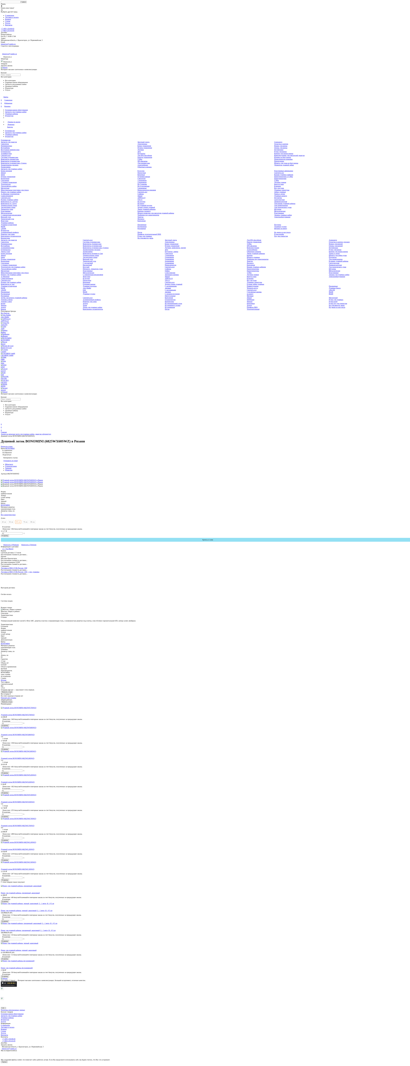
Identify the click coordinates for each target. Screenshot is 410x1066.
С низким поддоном (172, 294)
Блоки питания (6, 171)
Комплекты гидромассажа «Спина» (14, 163)
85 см (32, 522)
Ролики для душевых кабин (11, 282)
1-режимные (142, 180)
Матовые (250, 296)
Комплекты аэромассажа (10, 159)
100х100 (332, 290)
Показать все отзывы (8, 698)
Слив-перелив (170, 273)
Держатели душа (7, 209)
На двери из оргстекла (282, 232)
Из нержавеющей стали (173, 303)
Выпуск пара (279, 184)
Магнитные (5, 188)
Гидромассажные (144, 177)
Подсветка (141, 153)
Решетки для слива (8, 234)
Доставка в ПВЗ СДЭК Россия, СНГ (14, 568)
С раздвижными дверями (171, 287)
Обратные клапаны (145, 167)
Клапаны (277, 186)
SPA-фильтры (142, 161)
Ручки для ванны (280, 152)
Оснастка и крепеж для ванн (339, 242)
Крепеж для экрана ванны (283, 153)
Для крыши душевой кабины (284, 203)
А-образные (5, 276)
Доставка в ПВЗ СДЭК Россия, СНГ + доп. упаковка (20, 572)
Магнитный (333, 298)
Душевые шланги (280, 196)
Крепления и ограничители (11, 236)
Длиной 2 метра (6, 300)
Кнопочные (5, 178)
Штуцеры (277, 209)
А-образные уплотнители (10, 194)
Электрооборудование (282, 217)
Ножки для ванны (280, 146)
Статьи (7, 21)
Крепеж (250, 255)
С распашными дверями (170, 291)
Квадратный (87, 265)
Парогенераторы (280, 178)
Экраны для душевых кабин (339, 275)
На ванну (141, 203)
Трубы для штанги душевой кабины (14, 298)
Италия (3, 680)
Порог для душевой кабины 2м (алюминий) (17, 968)
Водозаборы (5, 148)
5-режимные (142, 188)
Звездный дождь (143, 142)
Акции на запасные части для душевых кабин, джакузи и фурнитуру (26, 434)
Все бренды (5, 313)
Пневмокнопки (6, 146)
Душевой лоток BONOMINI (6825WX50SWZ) (18, 802)
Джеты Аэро (5, 251)
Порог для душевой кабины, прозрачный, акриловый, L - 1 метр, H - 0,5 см (28, 930)
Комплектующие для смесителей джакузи (289, 155)
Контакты (8, 25)
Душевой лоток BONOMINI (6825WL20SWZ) (17, 849)
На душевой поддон (145, 205)
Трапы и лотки (279, 194)
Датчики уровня (280, 182)
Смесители (5, 144)
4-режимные (169, 261)
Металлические (6, 213)
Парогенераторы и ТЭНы (283, 177)
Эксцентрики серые (8, 207)
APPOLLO (141, 198)
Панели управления (145, 157)
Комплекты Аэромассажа (92, 244)
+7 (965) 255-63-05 (7, 31)
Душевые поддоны (90, 286)
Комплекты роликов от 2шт (93, 253)
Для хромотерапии (281, 205)
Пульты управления (145, 148)
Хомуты (140, 217)
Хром (85, 305)
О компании (9, 15)
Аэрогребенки (143, 165)
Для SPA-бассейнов (145, 155)
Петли (140, 232)
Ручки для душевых (145, 236)
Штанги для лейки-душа (338, 255)
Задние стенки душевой (146, 207)
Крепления (142, 221)
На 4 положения (143, 186)
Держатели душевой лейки (284, 165)
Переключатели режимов (283, 159)
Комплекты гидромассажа (10, 161)
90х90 (3, 226)
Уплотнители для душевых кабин (13, 267)
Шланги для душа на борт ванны (286, 163)
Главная (4, 432)
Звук (139, 152)
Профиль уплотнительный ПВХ (149, 234)
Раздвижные (142, 226)
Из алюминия (170, 307)
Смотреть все (6, 155)
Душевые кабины (11, 114)
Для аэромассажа (144, 163)
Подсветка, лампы (171, 251)
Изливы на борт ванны (282, 157)
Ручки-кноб (333, 301)
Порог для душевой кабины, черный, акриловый (19, 950)
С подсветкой (88, 263)
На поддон (141, 201)
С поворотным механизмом (11, 215)
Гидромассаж (10, 131)
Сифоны (141, 194)
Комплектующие (253, 248)
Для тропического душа (282, 207)
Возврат (8, 19)
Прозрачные (142, 225)
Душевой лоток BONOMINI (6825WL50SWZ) (17, 869)
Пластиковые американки (283, 171)
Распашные (142, 228)
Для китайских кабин (9, 186)
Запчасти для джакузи (9, 142)
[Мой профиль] (2, 421)
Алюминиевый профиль (10, 232)
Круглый (86, 267)
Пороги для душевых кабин (11, 192)
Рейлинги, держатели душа (93, 269)
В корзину (5, 535)
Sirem (3, 175)
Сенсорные (5, 180)
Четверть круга (252, 288)
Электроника (142, 144)
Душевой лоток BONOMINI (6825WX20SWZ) (18, 782)
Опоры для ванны (280, 148)
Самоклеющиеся (7, 196)
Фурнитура (9, 116)
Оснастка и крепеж (281, 144)
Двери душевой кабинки (147, 209)
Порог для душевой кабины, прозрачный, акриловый (20, 893)
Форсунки (4, 221)
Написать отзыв (7, 692)
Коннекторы (5, 238)
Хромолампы (6, 167)
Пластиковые (6, 211)
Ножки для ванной (336, 244)
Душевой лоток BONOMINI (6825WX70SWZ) (18, 715)
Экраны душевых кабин (283, 215)
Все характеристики (8, 515)
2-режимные (142, 182)
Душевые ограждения (9, 225)
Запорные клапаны (172, 275)
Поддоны (277, 225)
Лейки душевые (280, 192)
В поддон (141, 171)
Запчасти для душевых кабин (15, 112)
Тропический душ (7, 219)
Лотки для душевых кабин (92, 307)
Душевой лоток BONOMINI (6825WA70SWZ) (17, 826)
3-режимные (169, 259)
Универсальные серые (9, 205)
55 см (11, 522)
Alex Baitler (87, 288)
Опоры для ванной (336, 246)
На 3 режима (142, 184)
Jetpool (3, 173)
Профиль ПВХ (252, 307)
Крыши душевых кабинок (283, 175)
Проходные (142, 173)
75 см (25, 522)
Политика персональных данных (13, 1010)
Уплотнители (6, 184)
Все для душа (279, 188)
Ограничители (170, 300)
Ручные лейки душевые (255, 284)
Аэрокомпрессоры (7, 248)
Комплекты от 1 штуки (9, 201)
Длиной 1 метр (6, 301)
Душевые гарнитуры (281, 190)
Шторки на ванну (280, 228)
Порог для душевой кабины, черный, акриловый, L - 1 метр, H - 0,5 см (26, 910)
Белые (3, 303)
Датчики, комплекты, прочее (175, 248)
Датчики (141, 150)
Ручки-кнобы (279, 234)
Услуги (7, 23)
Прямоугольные (252, 286)
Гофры (167, 271)
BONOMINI (10, 448)
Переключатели (170, 265)
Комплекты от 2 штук (9, 203)
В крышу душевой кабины (338, 261)
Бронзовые (251, 303)
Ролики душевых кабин (9, 200)
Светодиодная (279, 200)
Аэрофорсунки (6, 153)
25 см (4, 522)
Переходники (279, 161)
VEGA (140, 200)
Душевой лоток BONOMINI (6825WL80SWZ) (17, 758)
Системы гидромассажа (9, 157)
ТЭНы (140, 159)
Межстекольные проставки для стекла (15, 190)
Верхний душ (6, 217)
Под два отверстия (281, 236)
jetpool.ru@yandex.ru (8, 44)
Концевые (141, 175)
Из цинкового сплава (172, 305)
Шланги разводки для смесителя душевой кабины (156, 213)
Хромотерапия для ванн (9, 165)
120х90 (3, 228)
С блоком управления (9, 182)
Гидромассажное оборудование (16, 110)
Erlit (84, 290)
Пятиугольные (170, 296)
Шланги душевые (253, 257)
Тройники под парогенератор (148, 215)
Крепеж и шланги (144, 211)
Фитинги (141, 219)
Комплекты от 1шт (8, 284)
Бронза (3, 309)
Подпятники (278, 150)
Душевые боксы (335, 288)
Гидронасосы (5, 152)
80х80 (331, 294)
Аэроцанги (278, 142)
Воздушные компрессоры (10, 150)
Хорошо (4, 1062)
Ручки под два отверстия (338, 303)
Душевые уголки (280, 226)
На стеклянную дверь (145, 238)
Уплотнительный (253, 309)
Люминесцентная (280, 201)
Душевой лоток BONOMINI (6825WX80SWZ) (18, 735)
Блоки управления (144, 146)
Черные (3, 305)
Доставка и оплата (12, 17)
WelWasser (250, 300)
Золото (3, 307)
